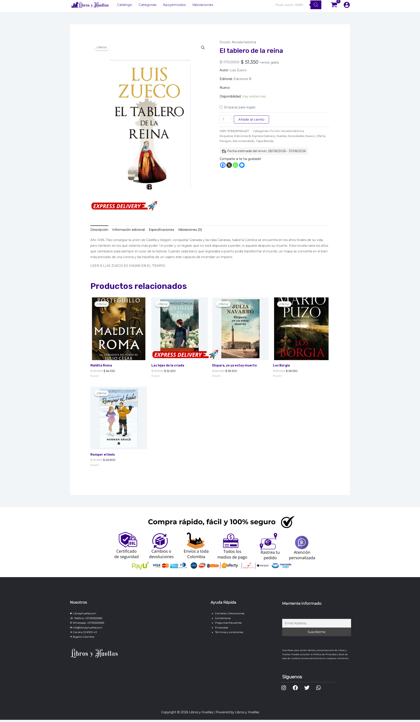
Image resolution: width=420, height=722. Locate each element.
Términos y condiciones (229, 632)
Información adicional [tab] (128, 230)
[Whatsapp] (235, 165)
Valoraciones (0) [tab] (190, 230)
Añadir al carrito (251, 119)
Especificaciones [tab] (161, 230)
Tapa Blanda (264, 141)
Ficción (225, 42)
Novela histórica (244, 42)
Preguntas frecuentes (228, 622)
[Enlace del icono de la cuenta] (346, 5)
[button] (203, 48)
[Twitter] (307, 687)
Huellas (281, 136)
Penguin (225, 141)
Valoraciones (202, 5)
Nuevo (310, 136)
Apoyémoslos (174, 5)
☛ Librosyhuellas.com (83, 613)
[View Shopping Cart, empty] (334, 4)
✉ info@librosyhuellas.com (86, 627)
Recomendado (244, 141)
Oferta (320, 136)
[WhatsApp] (318, 687)
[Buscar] (315, 4)
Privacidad (221, 627)
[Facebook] (223, 165)
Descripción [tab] (99, 230)
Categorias (147, 5)
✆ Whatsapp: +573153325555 (87, 622)
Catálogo (124, 5)
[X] (229, 165)
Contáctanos (223, 618)
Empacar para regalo (240, 107)
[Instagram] (283, 687)
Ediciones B (242, 136)
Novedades (296, 136)
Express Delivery (263, 136)
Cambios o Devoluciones (229, 613)
